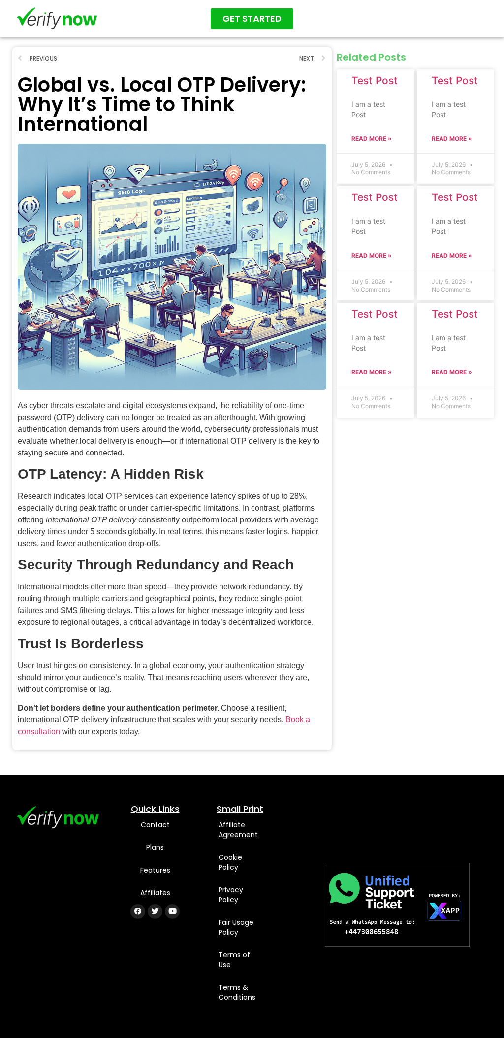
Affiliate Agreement (238, 830)
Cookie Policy (230, 862)
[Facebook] (137, 911)
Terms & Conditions (237, 992)
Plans (155, 847)
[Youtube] (172, 911)
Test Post (374, 80)
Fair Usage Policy (236, 927)
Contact (155, 825)
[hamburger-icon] (478, 18)
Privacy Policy (231, 895)
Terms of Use (234, 960)
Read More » (371, 138)
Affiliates (155, 893)
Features (155, 870)
